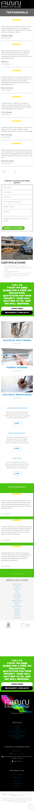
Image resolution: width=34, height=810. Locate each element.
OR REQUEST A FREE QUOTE (18, 312)
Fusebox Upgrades (17, 367)
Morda (17, 604)
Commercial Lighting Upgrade (17, 731)
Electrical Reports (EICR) (17, 395)
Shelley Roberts (8, 564)
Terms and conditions (17, 774)
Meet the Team (17, 783)
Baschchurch (17, 584)
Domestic (17, 733)
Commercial (17, 730)
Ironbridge (17, 595)
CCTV (17, 728)
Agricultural (17, 726)
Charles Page (7, 35)
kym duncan (6, 135)
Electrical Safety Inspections (17, 433)
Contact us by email (18, 753)
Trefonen (17, 615)
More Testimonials (16, 573)
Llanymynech (17, 597)
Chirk (17, 588)
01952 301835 (17, 308)
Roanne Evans (7, 161)
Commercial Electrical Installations (17, 408)
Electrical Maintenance (17, 737)
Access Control (17, 458)
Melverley (17, 602)
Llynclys (17, 599)
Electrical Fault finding (17, 340)
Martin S (5, 62)
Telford (17, 612)
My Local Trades (22, 801)
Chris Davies (6, 112)
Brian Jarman (7, 88)
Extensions (17, 738)
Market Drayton (17, 601)
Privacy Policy (17, 777)
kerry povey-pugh (9, 511)
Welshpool (17, 617)
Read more (16, 343)
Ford (17, 591)
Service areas (17, 786)
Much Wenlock (17, 606)
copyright (9, 800)
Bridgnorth (17, 586)
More (17, 423)
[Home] (11, 4)
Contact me (17, 780)
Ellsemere (17, 589)
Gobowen (17, 593)
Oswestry (17, 608)
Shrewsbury (17, 610)
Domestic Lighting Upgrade (17, 735)
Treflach (17, 614)
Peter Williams (7, 538)
